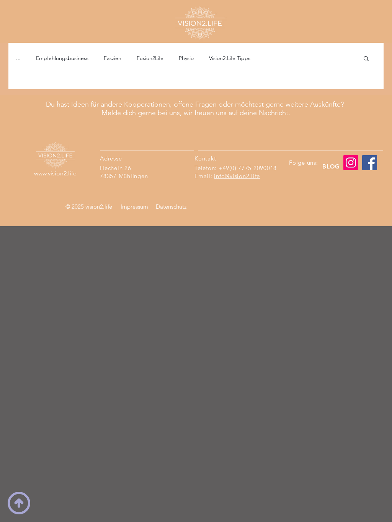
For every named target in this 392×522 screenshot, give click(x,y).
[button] (366, 59)
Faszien (112, 58)
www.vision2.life (55, 173)
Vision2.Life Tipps (229, 58)
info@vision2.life (237, 176)
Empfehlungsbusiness (62, 58)
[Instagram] (350, 162)
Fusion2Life (150, 58)
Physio (186, 58)
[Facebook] (369, 162)
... (18, 58)
